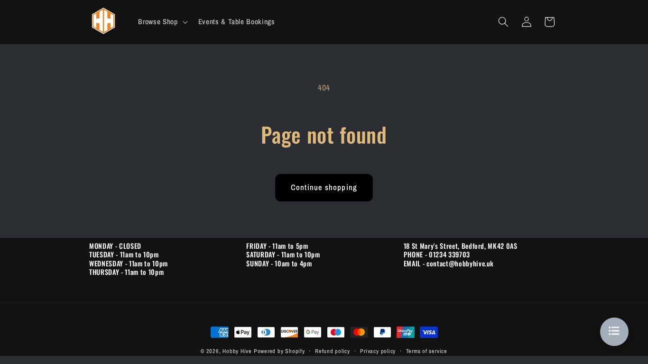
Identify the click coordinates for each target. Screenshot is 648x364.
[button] (162, 22)
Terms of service (426, 351)
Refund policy (332, 351)
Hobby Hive (237, 351)
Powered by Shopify (279, 351)
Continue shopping (324, 187)
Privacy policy (378, 351)
